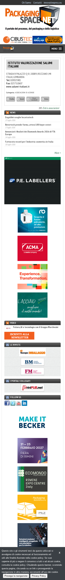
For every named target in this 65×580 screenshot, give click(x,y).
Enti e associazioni (51, 108)
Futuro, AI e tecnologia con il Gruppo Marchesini (35, 327)
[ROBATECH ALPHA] (33, 231)
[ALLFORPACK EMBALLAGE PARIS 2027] (47, 42)
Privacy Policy (39, 576)
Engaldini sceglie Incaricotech (19, 117)
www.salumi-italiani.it (18, 86)
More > (57, 152)
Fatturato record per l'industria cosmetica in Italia (29, 141)
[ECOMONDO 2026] (33, 490)
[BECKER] (33, 434)
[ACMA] (33, 260)
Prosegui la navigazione (16, 576)
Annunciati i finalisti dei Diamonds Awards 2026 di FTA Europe (30, 133)
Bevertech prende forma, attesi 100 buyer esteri (28, 124)
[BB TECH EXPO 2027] (33, 462)
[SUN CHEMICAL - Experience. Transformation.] (33, 288)
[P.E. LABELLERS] (32, 203)
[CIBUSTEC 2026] (17, 42)
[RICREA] (33, 316)
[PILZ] (33, 519)
